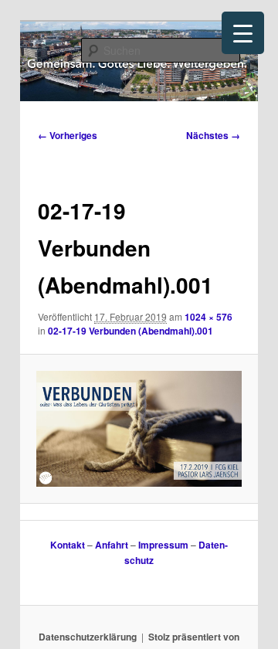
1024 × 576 (208, 317)
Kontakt (67, 545)
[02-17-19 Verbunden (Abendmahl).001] (138, 428)
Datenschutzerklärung (88, 637)
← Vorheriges (67, 135)
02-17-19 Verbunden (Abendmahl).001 (130, 331)
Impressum (163, 545)
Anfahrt (111, 545)
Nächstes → (213, 135)
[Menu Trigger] (243, 33)
